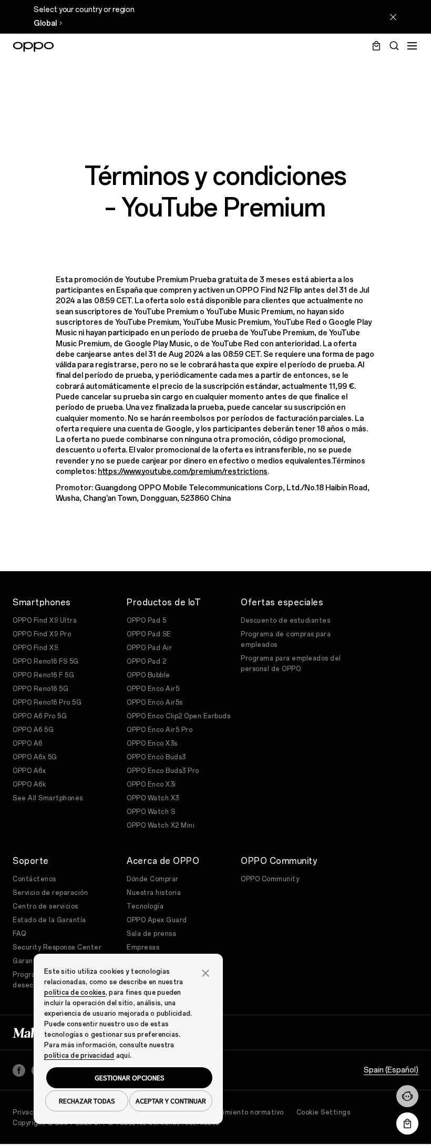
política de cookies (75, 992)
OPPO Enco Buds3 (156, 757)
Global (45, 23)
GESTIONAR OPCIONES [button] (130, 1077)
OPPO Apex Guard (157, 920)
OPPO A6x (29, 771)
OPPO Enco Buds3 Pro (163, 771)
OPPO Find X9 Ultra (45, 620)
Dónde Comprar (153, 879)
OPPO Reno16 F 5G (43, 675)
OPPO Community (270, 879)
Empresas (143, 947)
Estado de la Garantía (49, 920)
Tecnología (145, 906)
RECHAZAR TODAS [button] (87, 1101)
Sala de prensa (151, 933)
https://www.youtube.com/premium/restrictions (183, 471)
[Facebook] (19, 1070)
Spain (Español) (391, 1070)
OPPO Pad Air (149, 648)
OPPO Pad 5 (146, 620)
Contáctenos (34, 879)
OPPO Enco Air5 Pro (159, 730)
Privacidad (30, 1112)
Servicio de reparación (50, 892)
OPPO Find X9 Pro (42, 634)
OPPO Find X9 (35, 648)
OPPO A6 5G (33, 730)
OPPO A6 (28, 743)
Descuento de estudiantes (285, 620)
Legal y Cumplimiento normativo (230, 1112)
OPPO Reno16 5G (40, 689)
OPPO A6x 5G (35, 757)
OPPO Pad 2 (146, 661)
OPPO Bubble (148, 675)
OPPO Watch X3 (153, 798)
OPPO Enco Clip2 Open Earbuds (178, 716)
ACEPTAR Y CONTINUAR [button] (171, 1101)
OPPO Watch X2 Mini (160, 825)
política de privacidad (79, 1055)
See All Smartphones (48, 798)
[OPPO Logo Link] (33, 47)
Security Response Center (57, 947)
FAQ (19, 933)
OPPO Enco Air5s (155, 702)
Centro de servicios (45, 906)
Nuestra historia (154, 892)
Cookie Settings (323, 1112)
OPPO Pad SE (149, 634)
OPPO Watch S (151, 812)
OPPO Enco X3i (151, 784)
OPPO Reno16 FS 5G (46, 661)
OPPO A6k (29, 784)
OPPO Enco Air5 (153, 689)
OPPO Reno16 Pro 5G (47, 702)
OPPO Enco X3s (152, 743)
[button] (407, 1096)
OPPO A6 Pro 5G (40, 716)
